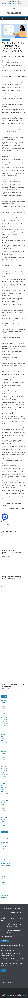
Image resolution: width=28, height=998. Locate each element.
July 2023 (3, 779)
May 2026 (3, 706)
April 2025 (3, 734)
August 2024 (3, 751)
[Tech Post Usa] (2, 18)
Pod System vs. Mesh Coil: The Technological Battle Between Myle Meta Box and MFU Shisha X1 (16, 924)
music (2, 872)
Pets (2, 874)
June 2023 (3, 781)
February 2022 (4, 815)
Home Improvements (5, 865)
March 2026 (3, 710)
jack (11, 53)
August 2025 (3, 725)
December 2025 (4, 717)
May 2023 (3, 783)
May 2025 (3, 732)
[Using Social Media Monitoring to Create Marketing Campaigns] (14, 562)
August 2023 (3, 776)
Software (3, 886)
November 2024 (4, 745)
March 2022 (3, 813)
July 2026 (3, 702)
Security (3, 880)
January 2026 (4, 715)
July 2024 (3, 753)
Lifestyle (3, 869)
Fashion (2, 848)
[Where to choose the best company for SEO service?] (14, 586)
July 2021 (3, 821)
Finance (2, 850)
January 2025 (4, 740)
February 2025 (4, 738)
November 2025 (4, 719)
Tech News (3, 889)
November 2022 (4, 796)
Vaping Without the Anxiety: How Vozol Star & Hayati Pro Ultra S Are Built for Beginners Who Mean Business (12, 918)
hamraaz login (5, 524)
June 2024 (3, 755)
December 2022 (4, 793)
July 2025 (3, 728)
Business (3, 840)
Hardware (3, 859)
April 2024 (3, 759)
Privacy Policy (4, 979)
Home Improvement (5, 863)
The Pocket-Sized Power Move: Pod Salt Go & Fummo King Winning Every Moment (15, 930)
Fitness (2, 852)
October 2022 (4, 798)
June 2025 (3, 730)
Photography (4, 876)
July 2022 (3, 804)
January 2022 (4, 817)
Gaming (2, 855)
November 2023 (4, 770)
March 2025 (3, 736)
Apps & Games (4, 835)
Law (2, 867)
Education (3, 844)
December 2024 (4, 742)
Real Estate (3, 878)
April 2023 (3, 785)
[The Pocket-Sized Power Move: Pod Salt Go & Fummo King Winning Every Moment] (3, 930)
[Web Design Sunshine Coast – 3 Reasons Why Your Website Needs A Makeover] (14, 536)
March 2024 (3, 762)
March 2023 (3, 787)
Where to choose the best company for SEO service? (13, 685)
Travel (2, 893)
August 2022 (3, 802)
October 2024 (4, 747)
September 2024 (4, 749)
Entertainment (4, 846)
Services (3, 882)
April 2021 (3, 827)
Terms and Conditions (6, 982)
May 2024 (3, 757)
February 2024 (4, 764)
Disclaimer (3, 977)
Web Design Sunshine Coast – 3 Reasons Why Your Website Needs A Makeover (13, 552)
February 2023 (4, 789)
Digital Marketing (6, 40)
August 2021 (3, 819)
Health (2, 861)
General (2, 857)
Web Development (5, 895)
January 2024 (4, 766)
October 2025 (4, 721)
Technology (3, 891)
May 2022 (3, 808)
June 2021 (3, 823)
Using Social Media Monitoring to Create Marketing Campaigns (12, 577)
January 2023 (4, 791)
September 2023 (4, 774)
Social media (4, 884)
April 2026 (3, 708)
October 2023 (4, 772)
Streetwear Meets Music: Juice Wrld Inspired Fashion (13, 504)
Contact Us (3, 974)
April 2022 (3, 810)
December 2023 (4, 768)
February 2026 (4, 713)
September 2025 (4, 723)
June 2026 (3, 704)
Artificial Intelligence (5, 838)
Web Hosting (4, 897)
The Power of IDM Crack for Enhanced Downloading (16, 509)
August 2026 (3, 700)
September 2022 (4, 800)
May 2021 (3, 825)
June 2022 (3, 806)
